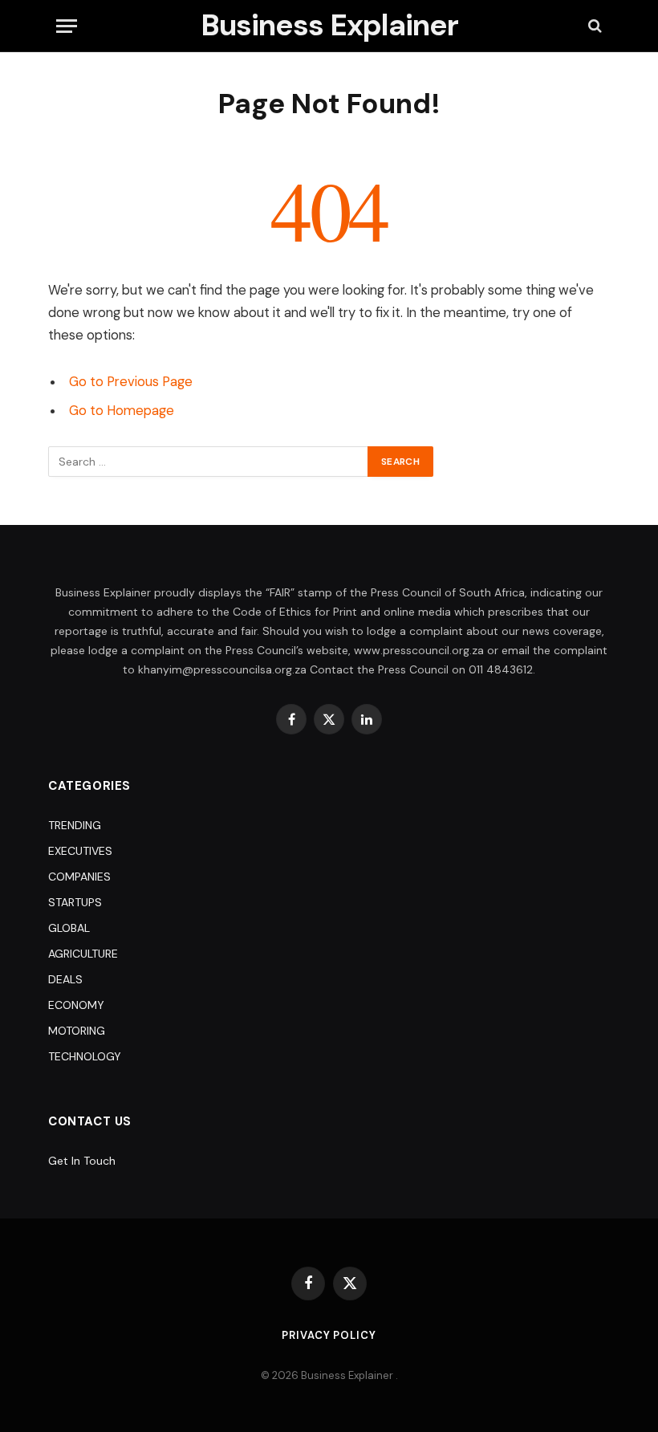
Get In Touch (82, 1160)
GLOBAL (69, 928)
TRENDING (74, 825)
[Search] (593, 26)
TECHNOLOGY (84, 1056)
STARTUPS (75, 902)
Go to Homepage (121, 410)
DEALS (65, 979)
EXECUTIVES (80, 851)
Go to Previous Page (131, 381)
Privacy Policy (329, 1335)
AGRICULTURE (83, 953)
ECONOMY (76, 1005)
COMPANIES (79, 876)
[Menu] (66, 26)
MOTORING (76, 1030)
